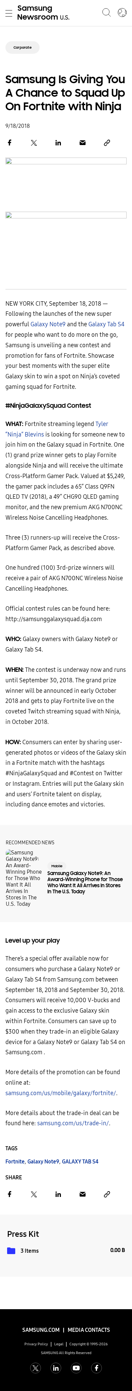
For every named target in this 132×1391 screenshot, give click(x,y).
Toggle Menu (9, 13)
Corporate (22, 47)
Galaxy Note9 (48, 324)
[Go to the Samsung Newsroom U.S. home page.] (45, 13)
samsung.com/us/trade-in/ (73, 1123)
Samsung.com (41, 1330)
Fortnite (15, 1161)
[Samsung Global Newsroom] (122, 13)
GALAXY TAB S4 (80, 1161)
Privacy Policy (36, 1344)
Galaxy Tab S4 (106, 324)
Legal (59, 1344)
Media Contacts (89, 1330)
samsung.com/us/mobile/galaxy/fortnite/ (60, 1093)
